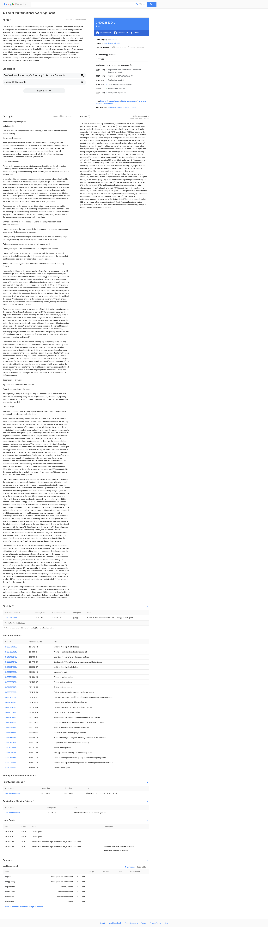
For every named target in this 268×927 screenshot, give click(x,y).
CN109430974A (11, 618)
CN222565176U (11, 682)
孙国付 (117, 43)
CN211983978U (11, 753)
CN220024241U (11, 763)
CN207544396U (11, 677)
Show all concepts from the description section (24, 907)
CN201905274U (11, 748)
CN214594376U (11, 727)
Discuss (133, 107)
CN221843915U (11, 702)
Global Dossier (123, 107)
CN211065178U (11, 712)
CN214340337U (11, 687)
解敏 (105, 43)
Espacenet (112, 107)
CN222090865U (11, 692)
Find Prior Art (122, 33)
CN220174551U (11, 758)
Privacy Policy (155, 923)
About (102, 923)
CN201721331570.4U (13, 793)
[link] (8, 877)
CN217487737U (11, 732)
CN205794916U (11, 647)
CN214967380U (11, 717)
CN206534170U (11, 662)
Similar (136, 33)
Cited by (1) (104, 101)
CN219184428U (11, 672)
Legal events (115, 101)
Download (131, 867)
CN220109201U (11, 697)
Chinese (113, 39)
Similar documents (128, 101)
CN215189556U (11, 722)
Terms (143, 923)
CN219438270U (11, 657)
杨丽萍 (110, 43)
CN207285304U (11, 652)
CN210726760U (11, 768)
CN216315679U (11, 737)
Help (166, 923)
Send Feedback (115, 923)
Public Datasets (131, 923)
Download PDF (105, 33)
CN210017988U (11, 667)
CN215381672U (11, 707)
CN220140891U (11, 742)
